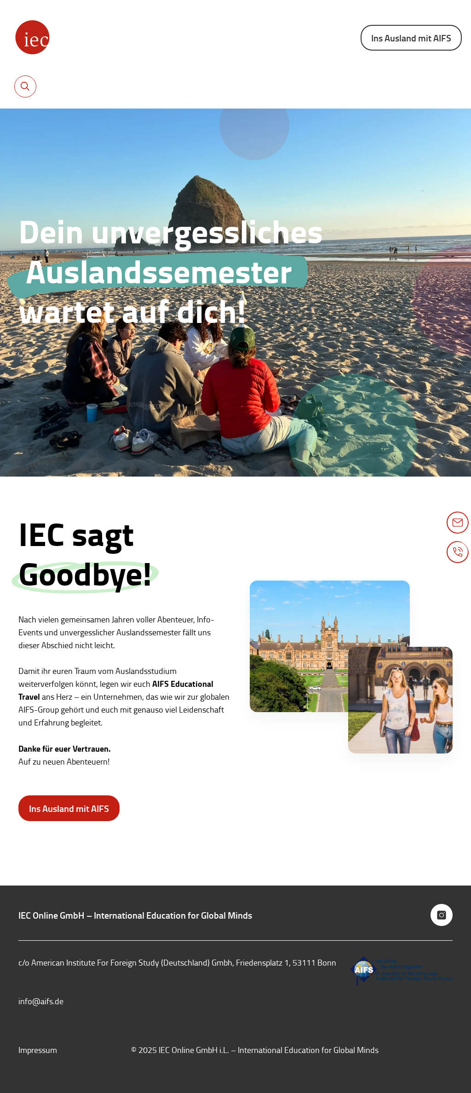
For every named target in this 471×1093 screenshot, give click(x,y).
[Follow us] (442, 915)
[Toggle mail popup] (458, 523)
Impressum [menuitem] (37, 1049)
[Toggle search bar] (25, 86)
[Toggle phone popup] (458, 552)
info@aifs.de (40, 1001)
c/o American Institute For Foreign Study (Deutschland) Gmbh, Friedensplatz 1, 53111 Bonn (177, 962)
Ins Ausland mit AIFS (411, 37)
